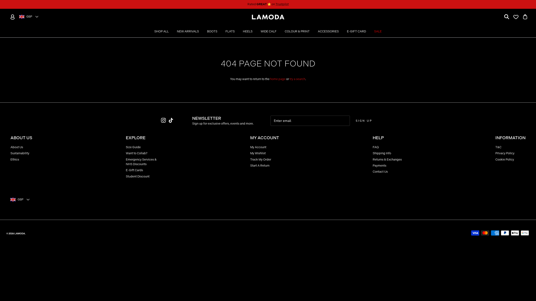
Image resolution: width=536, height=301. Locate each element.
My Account (258, 147)
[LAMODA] (268, 17)
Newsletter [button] (206, 118)
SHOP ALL (161, 31)
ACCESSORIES (328, 31)
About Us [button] (21, 137)
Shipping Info (382, 153)
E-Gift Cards (134, 170)
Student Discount (137, 176)
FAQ (376, 147)
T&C (498, 147)
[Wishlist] (515, 16)
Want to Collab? (136, 153)
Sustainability (19, 153)
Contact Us (380, 171)
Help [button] (378, 137)
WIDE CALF (269, 31)
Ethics (14, 159)
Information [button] (510, 137)
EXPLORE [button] (136, 137)
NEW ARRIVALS (188, 31)
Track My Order (260, 159)
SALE (378, 31)
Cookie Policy (504, 159)
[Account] (11, 16)
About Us (16, 147)
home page (278, 79)
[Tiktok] (171, 120)
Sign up (364, 121)
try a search (297, 79)
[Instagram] (163, 120)
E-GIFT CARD (356, 31)
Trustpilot (282, 4)
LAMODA (19, 233)
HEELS (248, 31)
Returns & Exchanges (387, 159)
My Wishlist (258, 153)
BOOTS (212, 31)
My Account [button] (264, 137)
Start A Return (259, 165)
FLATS (230, 31)
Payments (379, 165)
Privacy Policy (504, 153)
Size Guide (133, 147)
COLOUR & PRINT (297, 31)
